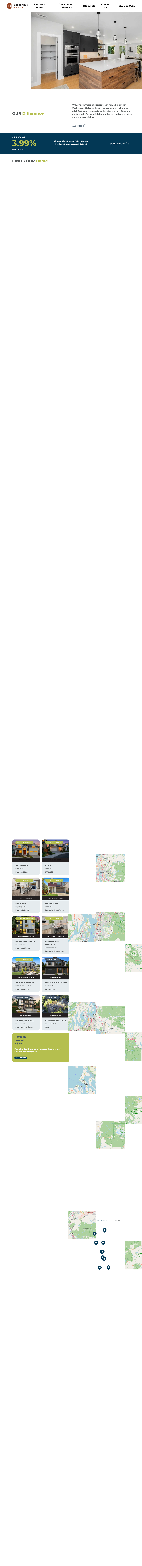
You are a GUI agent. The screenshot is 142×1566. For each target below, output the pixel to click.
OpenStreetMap (101, 1220)
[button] (96, 1242)
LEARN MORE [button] (77, 126)
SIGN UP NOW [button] (117, 144)
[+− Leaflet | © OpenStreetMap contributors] (101, 879)
